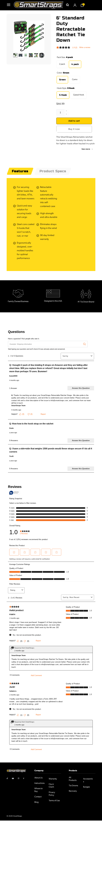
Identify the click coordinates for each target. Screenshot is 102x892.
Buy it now (74, 129)
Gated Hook (78, 95)
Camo (74, 79)
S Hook (63, 95)
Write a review (84, 47)
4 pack (75, 64)
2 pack (62, 64)
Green (62, 79)
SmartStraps (17, 816)
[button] (8, 5)
